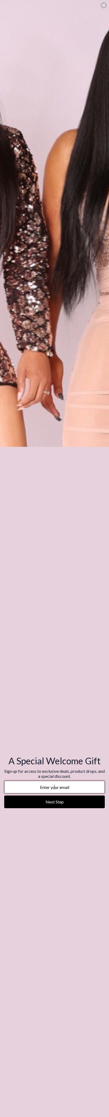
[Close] (104, 5)
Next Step (55, 801)
